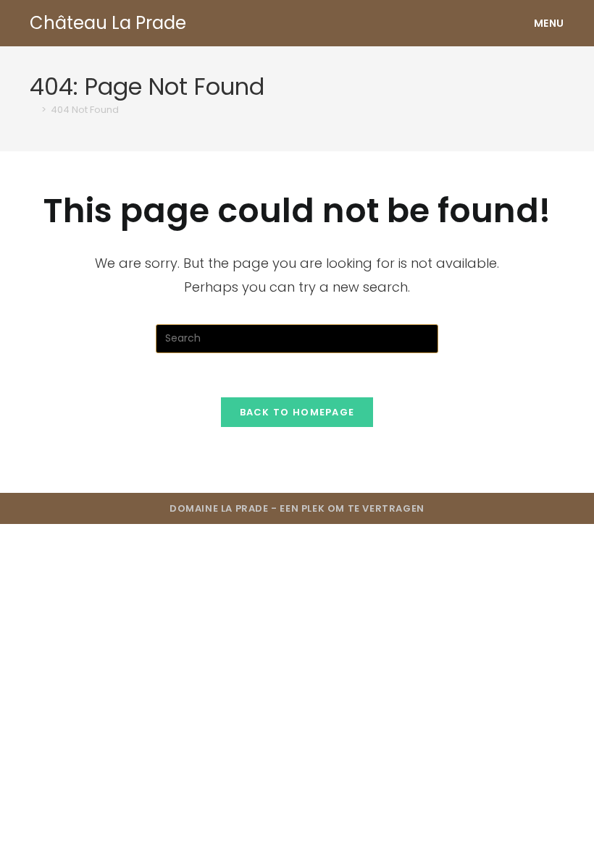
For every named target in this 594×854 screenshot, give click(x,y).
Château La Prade (108, 23)
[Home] (33, 110)
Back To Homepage (297, 412)
